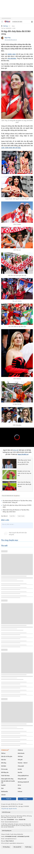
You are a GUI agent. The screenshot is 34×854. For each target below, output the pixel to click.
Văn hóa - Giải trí (22, 763)
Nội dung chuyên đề (23, 782)
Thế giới (20, 759)
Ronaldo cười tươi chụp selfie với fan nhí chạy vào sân (24, 473)
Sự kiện (25, 798)
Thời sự (3, 753)
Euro (13, 26)
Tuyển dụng (28, 847)
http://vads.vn (10, 841)
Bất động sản (4, 772)
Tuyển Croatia (21, 516)
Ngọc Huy (8, 37)
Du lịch (20, 769)
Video (19, 788)
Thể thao (5, 26)
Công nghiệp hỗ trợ (23, 775)
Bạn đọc (20, 772)
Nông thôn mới (22, 778)
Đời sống (3, 763)
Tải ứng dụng (6, 847)
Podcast (20, 791)
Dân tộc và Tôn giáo (6, 756)
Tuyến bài (8, 798)
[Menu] (2, 22)
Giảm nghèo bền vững (7, 778)
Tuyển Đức (12, 516)
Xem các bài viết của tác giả (11, 39)
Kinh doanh (21, 753)
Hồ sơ (19, 785)
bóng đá (15, 450)
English (3, 785)
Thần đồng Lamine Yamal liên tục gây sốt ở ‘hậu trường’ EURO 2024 (24, 462)
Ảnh (2, 788)
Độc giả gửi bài (17, 847)
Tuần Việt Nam (5, 775)
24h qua (3, 794)
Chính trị (20, 750)
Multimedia (4, 791)
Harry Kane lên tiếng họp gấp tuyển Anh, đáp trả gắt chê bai (24, 484)
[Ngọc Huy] (2, 37)
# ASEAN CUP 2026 (17, 21)
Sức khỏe (3, 766)
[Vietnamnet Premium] (5, 750)
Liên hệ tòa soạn (6, 812)
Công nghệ (21, 766)
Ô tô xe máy (4, 769)
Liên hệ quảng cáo (6, 830)
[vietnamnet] (7, 22)
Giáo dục (3, 759)
